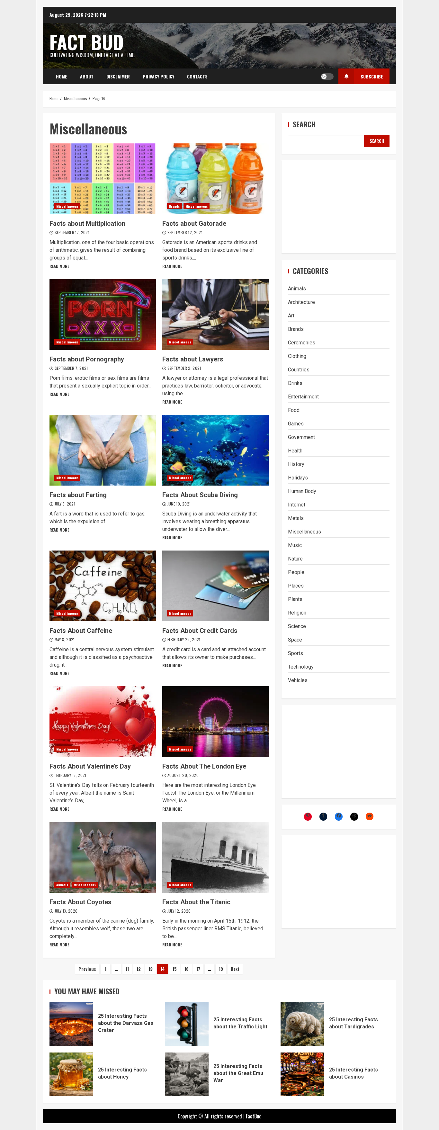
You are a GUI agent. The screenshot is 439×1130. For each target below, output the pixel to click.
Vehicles (298, 680)
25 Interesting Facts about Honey (71, 1074)
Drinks (295, 383)
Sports (295, 653)
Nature (295, 559)
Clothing (297, 356)
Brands (174, 206)
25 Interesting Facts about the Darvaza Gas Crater (71, 1024)
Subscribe (372, 76)
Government (301, 437)
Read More (59, 266)
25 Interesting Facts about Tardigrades (302, 1024)
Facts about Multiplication (102, 178)
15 (175, 968)
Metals (296, 518)
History (296, 464)
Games (296, 424)
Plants (295, 599)
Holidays (298, 478)
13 (150, 968)
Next (235, 968)
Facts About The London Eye (215, 721)
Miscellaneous (67, 206)
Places (296, 586)
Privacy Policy (158, 76)
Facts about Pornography (102, 314)
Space (295, 640)
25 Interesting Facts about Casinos (302, 1074)
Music (295, 545)
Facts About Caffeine (102, 586)
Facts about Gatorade (215, 178)
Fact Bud (86, 42)
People (296, 572)
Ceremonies (301, 343)
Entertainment (303, 397)
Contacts (197, 76)
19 (221, 968)
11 (127, 968)
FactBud (254, 1116)
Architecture (301, 302)
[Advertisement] (339, 207)
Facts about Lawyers (215, 314)
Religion (297, 613)
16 (186, 968)
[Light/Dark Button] (327, 76)
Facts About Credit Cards (215, 586)
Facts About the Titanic (215, 857)
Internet (296, 505)
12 (139, 968)
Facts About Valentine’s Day (102, 721)
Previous (87, 968)
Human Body (302, 491)
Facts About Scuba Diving (215, 450)
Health (295, 451)
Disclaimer (118, 76)
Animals (62, 884)
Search (304, 124)
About (87, 76)
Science (297, 626)
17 (198, 968)
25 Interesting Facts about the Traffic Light (187, 1024)
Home (61, 76)
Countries (298, 370)
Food (294, 410)
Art (291, 316)
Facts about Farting (102, 450)
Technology (301, 667)
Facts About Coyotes (102, 857)
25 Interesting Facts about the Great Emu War (187, 1074)
